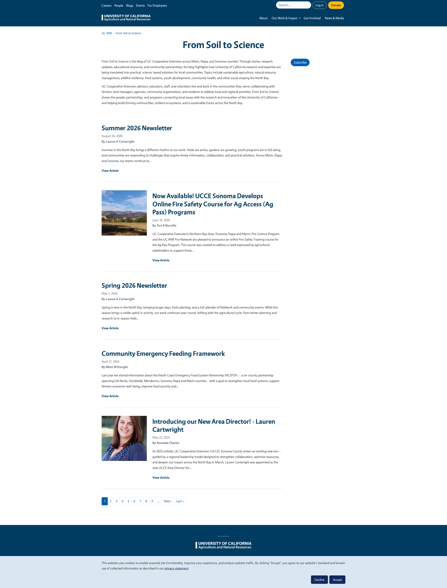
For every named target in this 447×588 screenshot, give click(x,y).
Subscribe (300, 62)
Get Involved (312, 18)
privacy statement (176, 568)
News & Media (334, 18)
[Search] (309, 5)
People (118, 5)
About (263, 18)
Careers (106, 5)
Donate (336, 5)
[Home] (126, 18)
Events (140, 5)
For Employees (157, 5)
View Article (110, 170)
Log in (320, 5)
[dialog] (223, 572)
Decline (319, 580)
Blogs (129, 5)
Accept (337, 580)
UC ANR (107, 33)
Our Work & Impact (284, 18)
